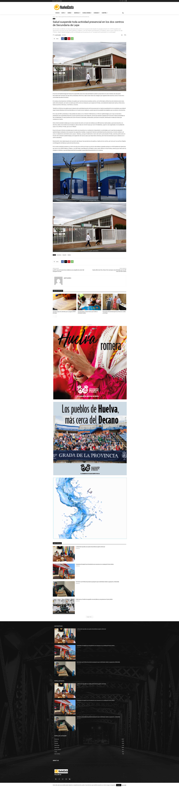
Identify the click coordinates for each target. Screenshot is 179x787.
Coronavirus (59, 254)
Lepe (57, 16)
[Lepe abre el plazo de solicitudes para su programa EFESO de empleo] (64, 302)
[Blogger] (55, 779)
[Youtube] (126, 1)
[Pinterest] (69, 38)
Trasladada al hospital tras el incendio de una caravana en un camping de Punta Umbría (95, 564)
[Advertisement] (101, 7)
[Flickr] (62, 779)
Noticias (69, 254)
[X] (124, 1)
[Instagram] (122, 1)
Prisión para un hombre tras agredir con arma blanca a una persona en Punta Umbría (94, 599)
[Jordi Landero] (54, 35)
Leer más (124, 785)
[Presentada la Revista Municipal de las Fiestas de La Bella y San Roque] (114, 302)
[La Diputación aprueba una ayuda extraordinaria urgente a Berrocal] (64, 554)
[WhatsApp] (72, 38)
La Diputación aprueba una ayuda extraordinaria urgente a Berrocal (90, 546)
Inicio (54, 16)
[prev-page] (54, 316)
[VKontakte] (69, 779)
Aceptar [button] (118, 785)
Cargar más (89, 616)
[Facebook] (120, 1)
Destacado (55, 309)
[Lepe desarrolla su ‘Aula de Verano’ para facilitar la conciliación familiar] (89, 302)
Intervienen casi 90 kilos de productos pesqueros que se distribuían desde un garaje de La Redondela (97, 581)
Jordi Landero (58, 35)
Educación (64, 254)
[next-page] (56, 316)
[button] (123, 13)
